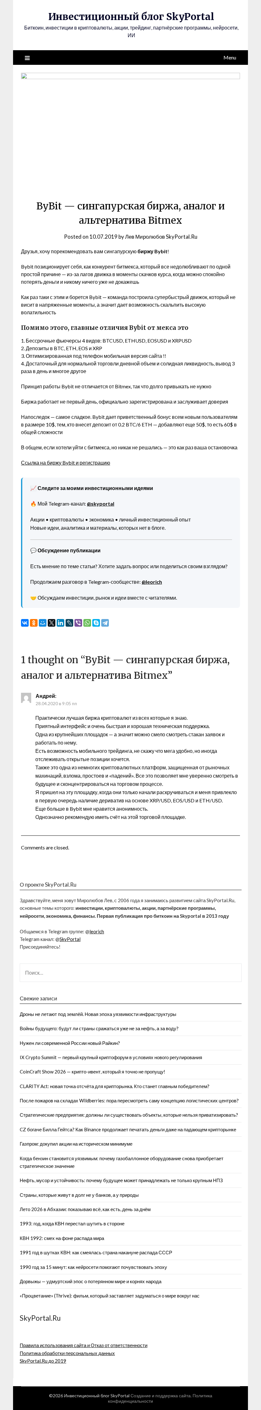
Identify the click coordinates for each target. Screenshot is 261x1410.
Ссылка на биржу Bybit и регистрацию (65, 463)
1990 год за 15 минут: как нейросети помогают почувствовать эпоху (93, 1267)
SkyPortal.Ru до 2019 (43, 1361)
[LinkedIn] (60, 623)
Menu (229, 57)
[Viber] (78, 623)
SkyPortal (70, 939)
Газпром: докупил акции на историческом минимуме (76, 1144)
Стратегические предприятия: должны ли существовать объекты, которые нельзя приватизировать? (129, 1115)
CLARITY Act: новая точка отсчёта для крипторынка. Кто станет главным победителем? (114, 1086)
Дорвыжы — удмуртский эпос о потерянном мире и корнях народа (90, 1281)
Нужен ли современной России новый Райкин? (70, 1043)
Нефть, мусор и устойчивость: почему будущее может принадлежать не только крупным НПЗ (121, 1180)
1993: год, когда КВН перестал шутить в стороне (72, 1223)
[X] (51, 623)
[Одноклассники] (34, 623)
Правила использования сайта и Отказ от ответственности (83, 1345)
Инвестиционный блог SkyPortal (131, 16)
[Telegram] (105, 623)
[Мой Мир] (42, 623)
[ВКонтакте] (25, 623)
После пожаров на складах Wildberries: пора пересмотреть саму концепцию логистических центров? (129, 1100)
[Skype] (96, 623)
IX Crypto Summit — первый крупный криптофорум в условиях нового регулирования (111, 1057)
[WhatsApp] (87, 623)
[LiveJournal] (69, 623)
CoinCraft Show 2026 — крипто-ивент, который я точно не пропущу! (92, 1071)
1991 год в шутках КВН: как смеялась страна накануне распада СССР (96, 1252)
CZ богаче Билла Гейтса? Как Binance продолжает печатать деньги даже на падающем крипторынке (128, 1129)
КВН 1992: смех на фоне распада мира (62, 1238)
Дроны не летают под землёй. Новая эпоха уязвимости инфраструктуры (98, 1014)
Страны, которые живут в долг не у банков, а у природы (79, 1195)
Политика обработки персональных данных (67, 1353)
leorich (96, 931)
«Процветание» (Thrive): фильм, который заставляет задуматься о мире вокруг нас (110, 1295)
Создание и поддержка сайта (160, 1395)
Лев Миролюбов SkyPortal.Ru (161, 236)
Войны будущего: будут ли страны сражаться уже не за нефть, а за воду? (99, 1028)
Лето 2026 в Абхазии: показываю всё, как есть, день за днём (85, 1209)
